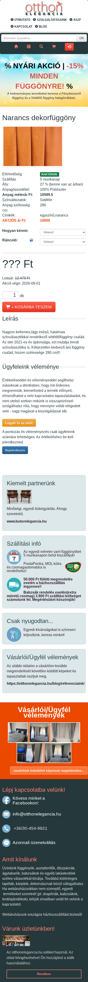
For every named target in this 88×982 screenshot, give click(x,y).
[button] (32, 963)
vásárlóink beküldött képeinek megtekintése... (48, 770)
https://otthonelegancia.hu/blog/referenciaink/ (45, 683)
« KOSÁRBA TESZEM (31, 307)
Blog (42, 26)
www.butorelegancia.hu (27, 521)
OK (81, 38)
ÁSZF (76, 19)
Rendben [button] (44, 974)
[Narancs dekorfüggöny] (32, 146)
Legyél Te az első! (19, 423)
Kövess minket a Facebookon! (29, 800)
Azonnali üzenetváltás (34, 842)
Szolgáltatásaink (51, 19)
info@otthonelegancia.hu (37, 814)
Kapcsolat (23, 26)
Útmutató (22, 19)
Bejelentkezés (15, 450)
